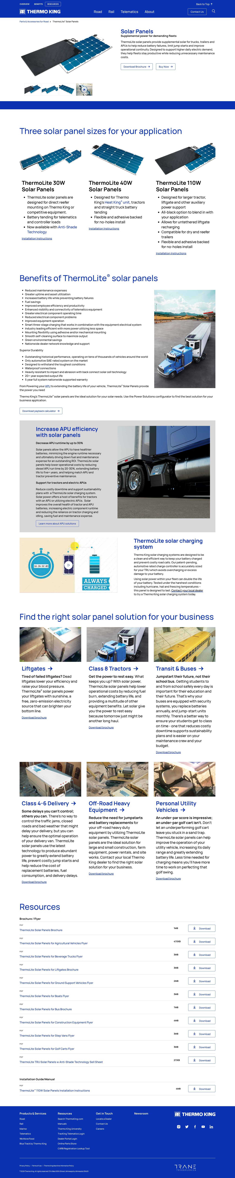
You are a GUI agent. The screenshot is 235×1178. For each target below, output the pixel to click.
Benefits (38, 4)
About (149, 11)
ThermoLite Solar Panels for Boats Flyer (44, 996)
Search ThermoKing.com (70, 1118)
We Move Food (27, 1138)
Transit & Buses (176, 668)
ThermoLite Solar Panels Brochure (41, 930)
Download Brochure (135, 66)
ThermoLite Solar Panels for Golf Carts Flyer (47, 1049)
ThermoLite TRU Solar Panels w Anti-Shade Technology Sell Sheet (61, 1062)
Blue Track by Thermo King (33, 1143)
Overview (25, 4)
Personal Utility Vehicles (176, 806)
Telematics (129, 11)
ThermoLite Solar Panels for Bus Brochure (46, 1009)
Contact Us (197, 11)
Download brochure (34, 717)
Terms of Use (37, 1166)
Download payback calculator (39, 411)
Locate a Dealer (104, 1118)
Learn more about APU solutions (57, 523)
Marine (23, 1128)
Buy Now (164, 66)
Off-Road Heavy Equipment (109, 806)
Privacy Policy (25, 1166)
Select (32, 89)
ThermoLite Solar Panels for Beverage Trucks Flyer (51, 956)
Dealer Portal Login (67, 1138)
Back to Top (203, 4)
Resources (53, 4)
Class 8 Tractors (110, 668)
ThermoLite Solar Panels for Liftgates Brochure (49, 969)
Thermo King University (70, 1128)
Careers (100, 1128)
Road (98, 11)
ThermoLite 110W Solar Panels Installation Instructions (55, 1090)
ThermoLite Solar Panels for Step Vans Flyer (47, 1035)
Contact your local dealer (187, 590)
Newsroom (141, 1113)
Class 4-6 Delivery (46, 803)
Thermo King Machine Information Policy (59, 1166)
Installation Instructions (37, 238)
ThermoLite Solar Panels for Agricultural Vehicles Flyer (54, 943)
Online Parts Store (67, 1143)
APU (47, 386)
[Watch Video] (69, 565)
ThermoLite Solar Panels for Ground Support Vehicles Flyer (56, 983)
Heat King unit (117, 202)
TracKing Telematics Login (71, 1133)
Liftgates (34, 668)
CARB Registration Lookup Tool (74, 1148)
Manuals (62, 1123)
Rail (111, 11)
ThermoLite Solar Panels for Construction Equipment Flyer (56, 1022)
